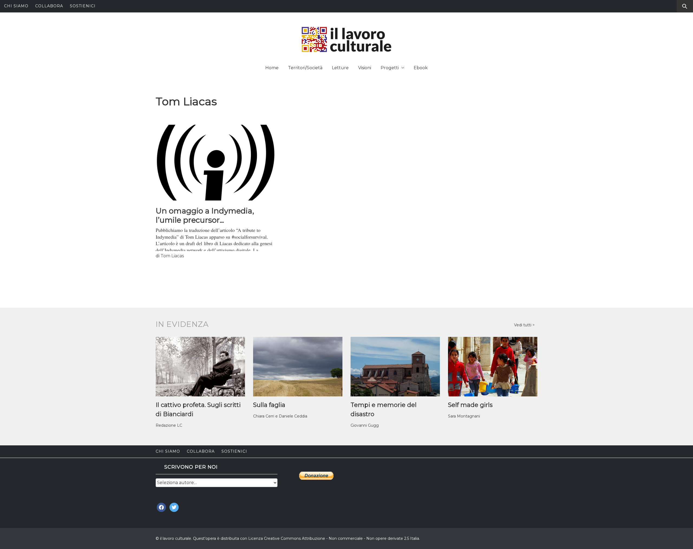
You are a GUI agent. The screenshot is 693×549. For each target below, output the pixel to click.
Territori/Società (305, 67)
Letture (340, 67)
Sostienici (83, 6)
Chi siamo (16, 6)
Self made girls (470, 405)
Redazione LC (169, 425)
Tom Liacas (172, 255)
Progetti (390, 67)
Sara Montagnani (464, 416)
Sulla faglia (269, 405)
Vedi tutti (523, 325)
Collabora (49, 6)
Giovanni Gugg (365, 425)
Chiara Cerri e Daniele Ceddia (280, 416)
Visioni (364, 67)
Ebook (421, 67)
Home (272, 67)
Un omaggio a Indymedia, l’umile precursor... (205, 215)
